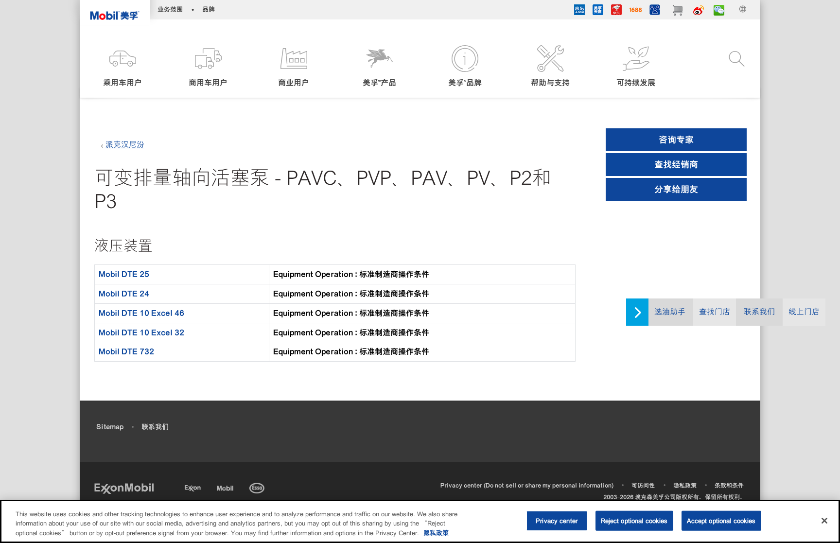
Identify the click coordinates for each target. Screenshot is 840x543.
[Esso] (257, 486)
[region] (420, 521)
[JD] (616, 11)
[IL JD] (579, 11)
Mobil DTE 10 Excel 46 (141, 313)
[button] (122, 66)
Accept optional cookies (721, 520)
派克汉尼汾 (124, 144)
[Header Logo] (115, 12)
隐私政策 (685, 485)
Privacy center (557, 520)
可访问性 (643, 485)
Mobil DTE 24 (124, 293)
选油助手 (669, 311)
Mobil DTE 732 (126, 351)
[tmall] (598, 11)
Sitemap (109, 427)
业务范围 (170, 9)
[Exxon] (194, 486)
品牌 (208, 9)
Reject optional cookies (634, 520)
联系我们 (759, 311)
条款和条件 (729, 485)
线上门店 (804, 311)
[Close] (824, 520)
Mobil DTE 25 (124, 274)
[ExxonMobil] (124, 488)
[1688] (636, 11)
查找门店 (714, 311)
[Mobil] (226, 486)
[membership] (655, 11)
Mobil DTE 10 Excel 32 (141, 332)
